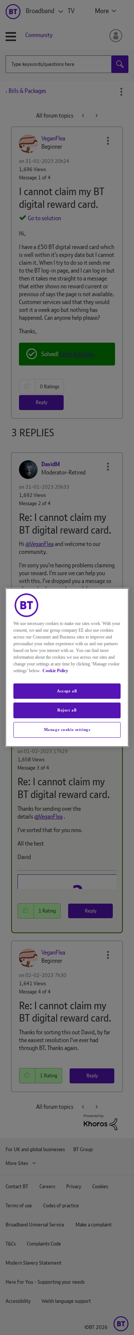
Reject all (67, 710)
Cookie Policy (55, 670)
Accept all (67, 691)
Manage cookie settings (67, 729)
